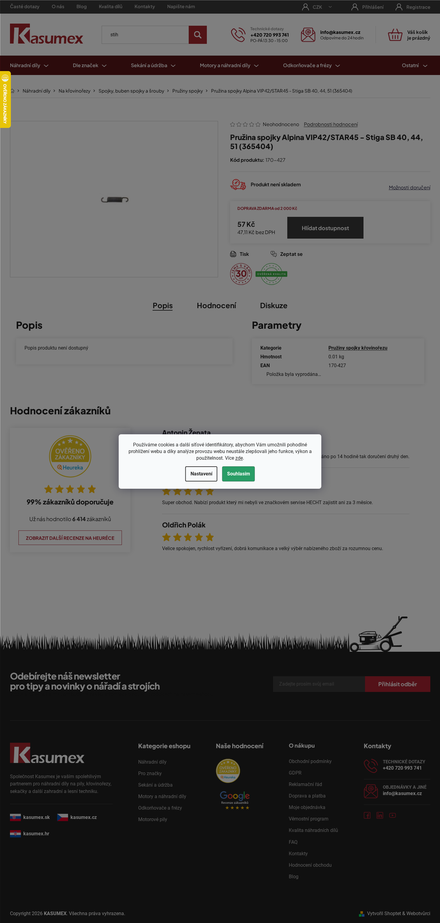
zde (239, 458)
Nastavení (201, 474)
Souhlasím (238, 474)
